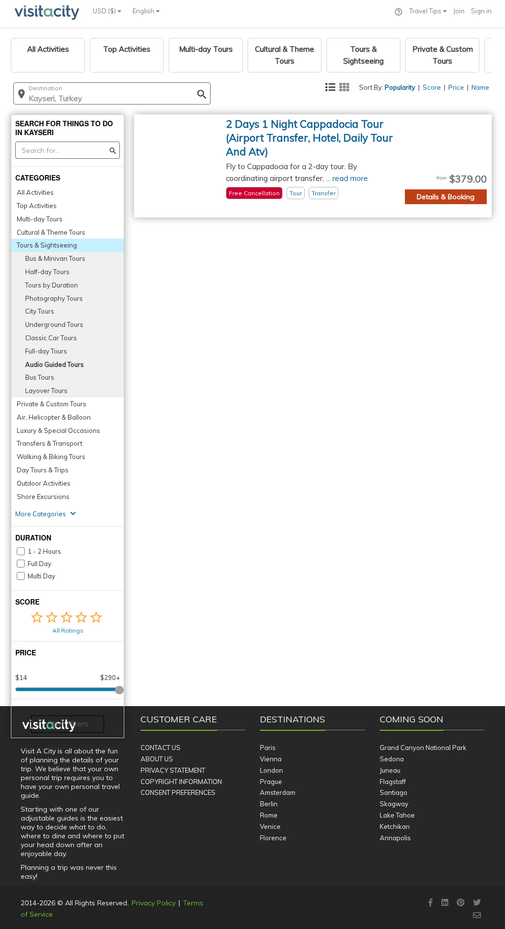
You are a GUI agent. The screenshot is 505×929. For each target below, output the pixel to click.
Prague (271, 782)
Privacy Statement (173, 770)
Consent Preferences (178, 792)
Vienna (271, 759)
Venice (270, 826)
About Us (157, 759)
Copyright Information (181, 782)
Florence (273, 838)
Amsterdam (277, 792)
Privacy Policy (154, 902)
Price (456, 87)
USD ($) (105, 11)
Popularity (400, 87)
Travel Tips (426, 11)
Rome (269, 815)
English (144, 11)
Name (480, 87)
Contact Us (160, 747)
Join (459, 11)
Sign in (481, 11)
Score (432, 87)
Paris (268, 747)
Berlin (269, 804)
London (271, 770)
